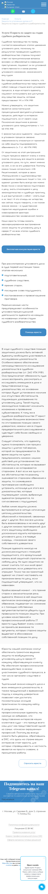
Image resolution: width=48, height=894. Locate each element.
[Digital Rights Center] (2, 3)
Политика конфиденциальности (24, 825)
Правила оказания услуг (24, 832)
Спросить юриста (32, 763)
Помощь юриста (33, 332)
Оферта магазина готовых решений (24, 840)
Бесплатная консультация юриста (23, 249)
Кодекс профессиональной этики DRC (24, 836)
